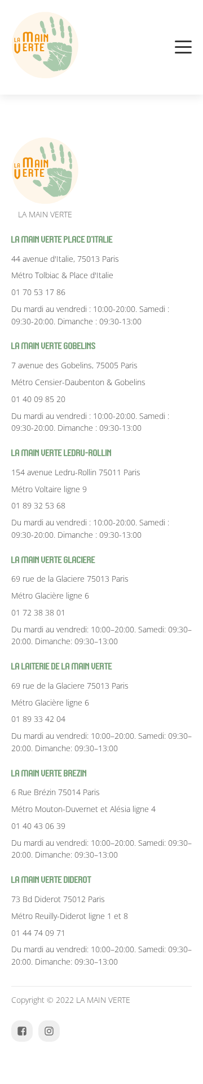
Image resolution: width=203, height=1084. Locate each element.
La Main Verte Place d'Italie (62, 239)
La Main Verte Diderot (51, 880)
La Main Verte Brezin (49, 773)
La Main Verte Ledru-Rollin (61, 453)
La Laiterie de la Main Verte (61, 666)
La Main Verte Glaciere (53, 560)
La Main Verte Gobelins (53, 346)
